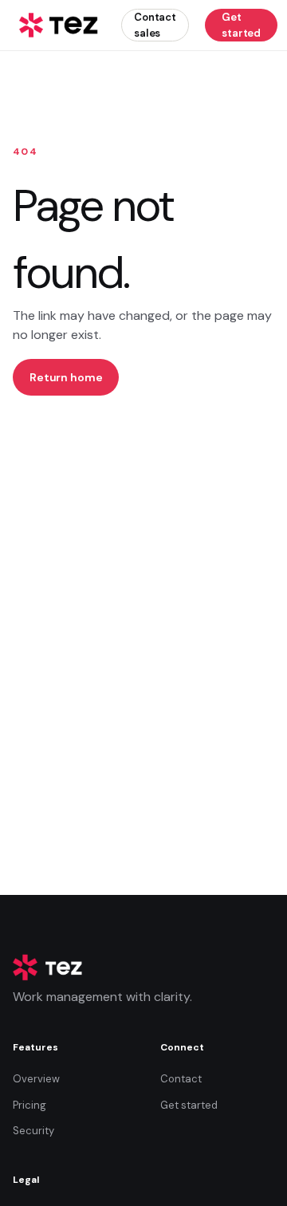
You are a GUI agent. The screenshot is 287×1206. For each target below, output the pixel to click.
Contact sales (155, 25)
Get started (241, 25)
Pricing (29, 1105)
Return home (65, 377)
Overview (36, 1079)
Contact (181, 1079)
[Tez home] (59, 25)
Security (33, 1130)
